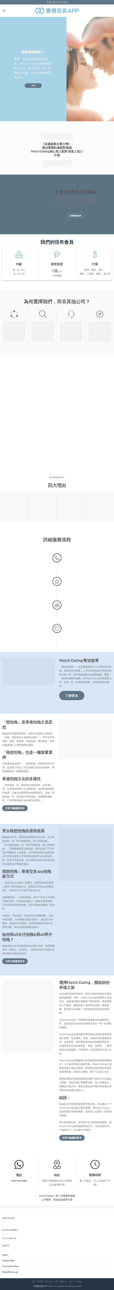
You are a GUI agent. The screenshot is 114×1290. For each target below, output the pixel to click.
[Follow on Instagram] (51, 2)
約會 (56, 1281)
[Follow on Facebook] (48, 2)
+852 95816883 (19, 1180)
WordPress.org (10, 1271)
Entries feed (8, 1260)
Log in (5, 1254)
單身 (71, 1281)
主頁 (33, 1281)
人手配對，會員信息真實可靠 (57, 1199)
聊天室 (40, 1281)
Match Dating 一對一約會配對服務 (57, 1195)
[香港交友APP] (57, 11)
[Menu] (4, 10)
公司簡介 (78, 1281)
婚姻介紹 (63, 1281)
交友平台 (48, 1281)
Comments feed (10, 1266)
